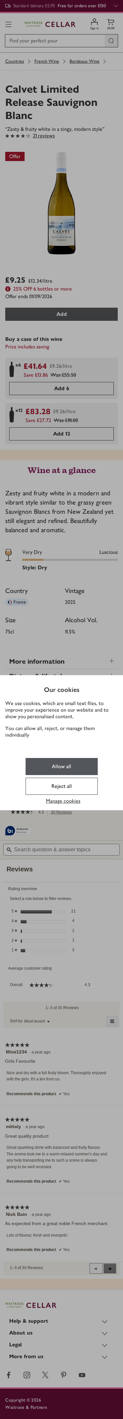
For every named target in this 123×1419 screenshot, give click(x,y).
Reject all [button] (61, 786)
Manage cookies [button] (63, 801)
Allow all (61, 766)
